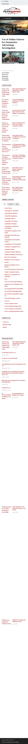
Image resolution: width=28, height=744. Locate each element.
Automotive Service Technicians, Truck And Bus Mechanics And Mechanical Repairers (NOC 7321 (13, 373)
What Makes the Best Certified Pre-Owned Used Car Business (19, 137)
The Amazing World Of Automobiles (14, 288)
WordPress (10, 742)
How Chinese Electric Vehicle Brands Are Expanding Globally (17, 189)
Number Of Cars (6, 387)
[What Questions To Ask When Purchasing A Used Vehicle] (6, 507)
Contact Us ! (6, 322)
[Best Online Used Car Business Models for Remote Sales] (6, 168)
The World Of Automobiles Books (13, 291)
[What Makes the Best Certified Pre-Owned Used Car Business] (6, 135)
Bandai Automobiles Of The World (13, 254)
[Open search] (24, 18)
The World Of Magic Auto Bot (12, 298)
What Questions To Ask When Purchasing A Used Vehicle (18, 508)
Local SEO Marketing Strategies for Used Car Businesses (18, 101)
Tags (17, 204)
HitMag (17, 742)
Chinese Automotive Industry (12, 272)
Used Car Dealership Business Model (14, 311)
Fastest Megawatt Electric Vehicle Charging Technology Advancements (19, 178)
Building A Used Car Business (12, 259)
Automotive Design (9, 249)
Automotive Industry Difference (13, 252)
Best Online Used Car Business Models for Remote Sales (17, 169)
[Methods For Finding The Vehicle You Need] (6, 620)
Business (7, 262)
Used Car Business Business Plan (13, 306)
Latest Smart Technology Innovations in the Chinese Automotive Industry (19, 157)
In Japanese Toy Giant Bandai (9, 358)
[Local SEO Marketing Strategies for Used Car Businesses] (6, 99)
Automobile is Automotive (11, 221)
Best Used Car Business (11, 257)
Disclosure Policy (7, 324)
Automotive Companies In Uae (12, 246)
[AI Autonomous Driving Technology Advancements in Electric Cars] (6, 144)
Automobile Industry (10, 218)
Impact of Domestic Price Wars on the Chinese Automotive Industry (18, 124)
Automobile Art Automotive (12, 210)
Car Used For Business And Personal (14, 269)
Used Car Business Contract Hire (13, 308)
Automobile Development (11, 213)
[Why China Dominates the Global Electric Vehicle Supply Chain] (6, 89)
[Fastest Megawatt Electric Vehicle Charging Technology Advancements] (6, 177)
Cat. (5, 204)
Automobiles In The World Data (13, 244)
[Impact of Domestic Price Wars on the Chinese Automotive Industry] (6, 123)
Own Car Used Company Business (13, 281)
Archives (11, 204)
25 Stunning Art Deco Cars (9, 352)
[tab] (4, 204)
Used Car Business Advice (11, 303)
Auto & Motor (8, 208)
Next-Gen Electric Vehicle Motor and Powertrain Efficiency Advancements (18, 112)
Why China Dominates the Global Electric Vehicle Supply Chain (19, 90)
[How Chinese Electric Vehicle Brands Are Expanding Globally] (6, 187)
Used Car (7, 301)
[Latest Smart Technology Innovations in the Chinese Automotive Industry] (6, 155)
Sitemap (5, 327)
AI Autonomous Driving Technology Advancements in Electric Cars (19, 146)
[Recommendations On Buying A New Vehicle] (6, 393)
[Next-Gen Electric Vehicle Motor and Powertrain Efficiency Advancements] (6, 110)
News (6, 279)
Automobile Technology (11, 223)
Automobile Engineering (11, 216)
